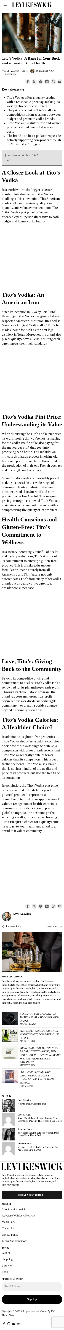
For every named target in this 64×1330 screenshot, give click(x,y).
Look (5, 1271)
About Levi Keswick (13, 1209)
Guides (6, 1252)
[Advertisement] (32, 259)
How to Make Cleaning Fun (32, 1103)
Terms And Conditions (14, 1240)
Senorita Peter (25, 1129)
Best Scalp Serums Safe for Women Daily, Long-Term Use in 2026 (39, 1034)
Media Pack (8, 1221)
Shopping (7, 1259)
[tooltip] (27, 81)
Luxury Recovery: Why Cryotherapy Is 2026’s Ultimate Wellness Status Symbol (37, 1077)
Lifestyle (7, 1265)
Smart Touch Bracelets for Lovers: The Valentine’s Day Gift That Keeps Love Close (40, 1119)
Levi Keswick (46, 71)
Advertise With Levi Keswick (18, 1215)
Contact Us (8, 1228)
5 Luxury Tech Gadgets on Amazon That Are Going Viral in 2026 (40, 1017)
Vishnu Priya (24, 1143)
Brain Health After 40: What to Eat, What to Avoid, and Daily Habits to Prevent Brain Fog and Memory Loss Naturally (40, 1054)
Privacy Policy (10, 1234)
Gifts (25, 71)
